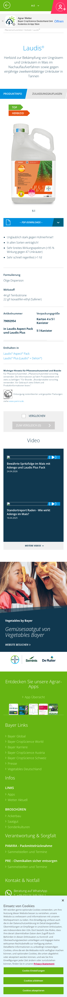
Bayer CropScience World (25, 741)
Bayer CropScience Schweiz (27, 758)
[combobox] (33, 222)
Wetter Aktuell (17, 800)
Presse (12, 763)
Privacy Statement (44, 963)
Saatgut (13, 821)
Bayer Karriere (18, 747)
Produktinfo (12, 93)
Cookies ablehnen (33, 980)
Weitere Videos (33, 545)
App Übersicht (35, 697)
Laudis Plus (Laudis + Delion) (22, 358)
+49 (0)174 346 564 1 (31, 895)
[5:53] (33, 504)
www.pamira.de (16, 401)
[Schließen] (3, 21)
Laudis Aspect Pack (16, 354)
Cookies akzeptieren (33, 990)
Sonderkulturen (19, 827)
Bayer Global (17, 736)
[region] (33, 946)
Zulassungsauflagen (47, 93)
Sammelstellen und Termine (27, 852)
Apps (11, 794)
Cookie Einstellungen (33, 970)
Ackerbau (14, 816)
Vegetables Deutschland (25, 769)
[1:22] (33, 457)
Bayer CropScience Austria (26, 753)
